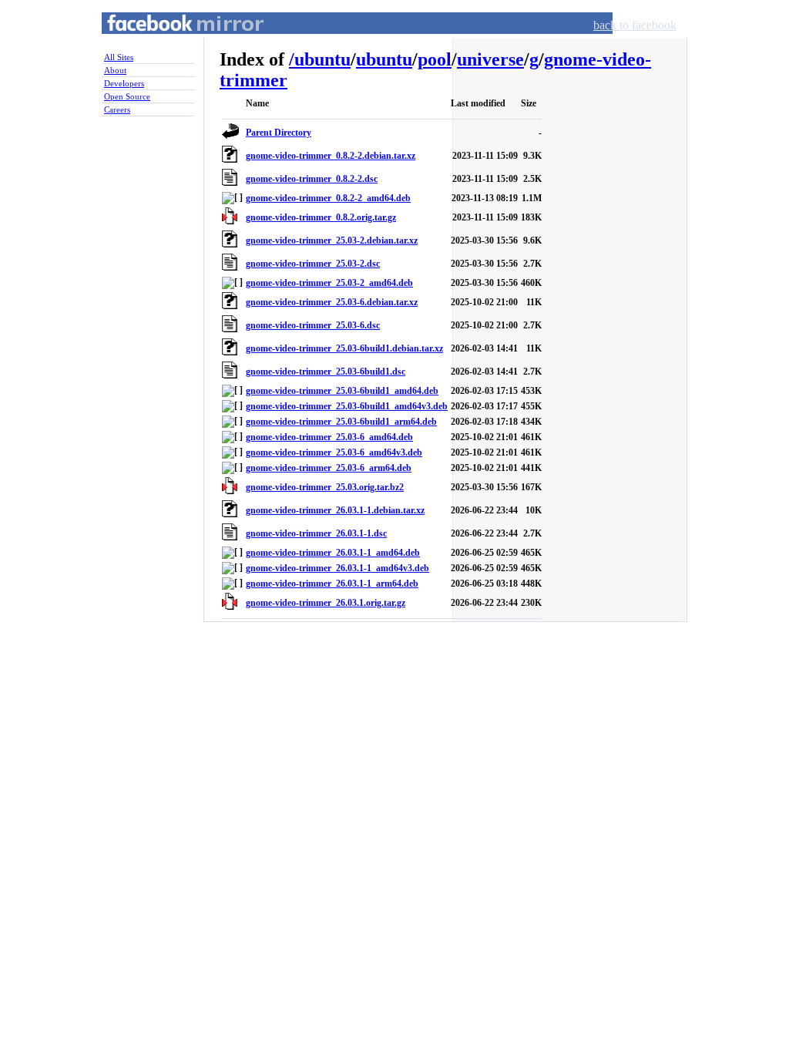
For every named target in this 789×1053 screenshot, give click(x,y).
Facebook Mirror (171, 41)
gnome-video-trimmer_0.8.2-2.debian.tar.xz (330, 155)
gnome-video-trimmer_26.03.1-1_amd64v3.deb (337, 568)
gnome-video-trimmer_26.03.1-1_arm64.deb (332, 583)
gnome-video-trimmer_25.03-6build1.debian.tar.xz (344, 348)
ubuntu (322, 59)
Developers (124, 83)
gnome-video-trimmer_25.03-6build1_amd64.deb (342, 390)
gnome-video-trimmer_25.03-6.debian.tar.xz (332, 302)
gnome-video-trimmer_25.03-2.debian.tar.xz (332, 240)
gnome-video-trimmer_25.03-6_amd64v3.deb (334, 452)
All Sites (118, 57)
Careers (117, 109)
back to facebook (635, 25)
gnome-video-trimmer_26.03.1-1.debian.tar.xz (335, 510)
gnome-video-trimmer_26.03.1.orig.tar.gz (325, 602)
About (115, 70)
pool (435, 59)
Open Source (127, 96)
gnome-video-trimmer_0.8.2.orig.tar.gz (321, 217)
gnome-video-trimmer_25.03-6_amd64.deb (329, 437)
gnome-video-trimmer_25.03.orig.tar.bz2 (325, 487)
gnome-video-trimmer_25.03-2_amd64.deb (329, 283)
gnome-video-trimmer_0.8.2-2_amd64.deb (328, 198)
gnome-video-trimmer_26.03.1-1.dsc (316, 533)
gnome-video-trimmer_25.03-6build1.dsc (325, 371)
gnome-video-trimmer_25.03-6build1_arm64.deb (341, 421)
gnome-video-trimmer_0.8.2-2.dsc (312, 178)
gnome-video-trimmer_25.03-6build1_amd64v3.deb (347, 406)
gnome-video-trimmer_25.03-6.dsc (313, 325)
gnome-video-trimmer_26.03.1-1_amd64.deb (333, 552)
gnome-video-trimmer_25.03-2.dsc (313, 263)
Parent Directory (278, 132)
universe (490, 59)
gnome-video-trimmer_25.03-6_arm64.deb (328, 468)
